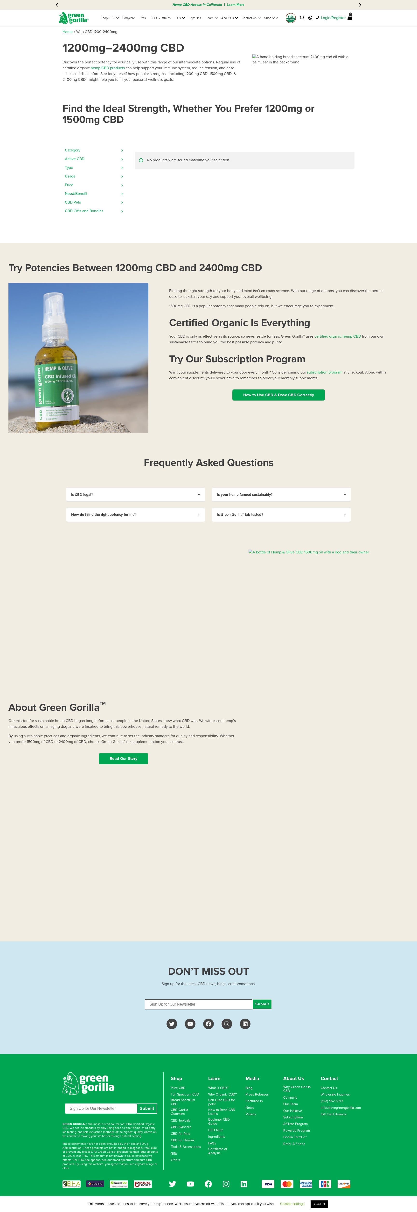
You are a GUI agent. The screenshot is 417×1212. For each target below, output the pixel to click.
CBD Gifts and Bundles (84, 211)
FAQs (212, 1143)
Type (69, 167)
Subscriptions (293, 1117)
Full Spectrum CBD (185, 1094)
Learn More (235, 5)
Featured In (254, 1101)
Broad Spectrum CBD (183, 1102)
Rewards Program (296, 1131)
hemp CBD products (108, 68)
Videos (251, 1114)
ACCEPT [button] (319, 1204)
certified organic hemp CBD (337, 336)
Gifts (174, 1154)
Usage (70, 176)
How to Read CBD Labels (221, 1112)
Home (68, 31)
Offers (175, 1160)
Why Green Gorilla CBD (297, 1089)
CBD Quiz (215, 1130)
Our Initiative (292, 1111)
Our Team (290, 1104)
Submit (262, 1004)
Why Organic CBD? (222, 1094)
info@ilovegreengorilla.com (341, 1108)
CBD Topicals (180, 1121)
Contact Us (329, 1088)
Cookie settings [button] (292, 1204)
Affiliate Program (295, 1124)
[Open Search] (302, 17)
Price (69, 185)
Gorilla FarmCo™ (295, 1137)
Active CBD (74, 159)
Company (290, 1098)
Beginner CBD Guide (219, 1122)
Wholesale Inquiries (335, 1094)
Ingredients (216, 1137)
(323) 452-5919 (332, 1101)
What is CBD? (218, 1088)
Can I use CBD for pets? (221, 1102)
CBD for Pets (180, 1134)
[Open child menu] (117, 18)
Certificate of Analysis (217, 1151)
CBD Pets (73, 202)
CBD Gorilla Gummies (179, 1112)
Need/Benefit (76, 193)
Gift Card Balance (334, 1114)
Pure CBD (178, 1088)
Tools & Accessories (186, 1147)
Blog (249, 1088)
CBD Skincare (181, 1127)
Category (72, 150)
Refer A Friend (294, 1144)
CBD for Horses (183, 1140)
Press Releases (257, 1094)
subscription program (324, 372)
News (250, 1108)
